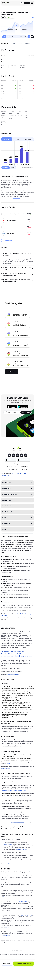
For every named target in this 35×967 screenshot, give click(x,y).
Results (13, 43)
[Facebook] (17, 455)
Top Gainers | (15, 473)
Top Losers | (23, 473)
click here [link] (7, 927)
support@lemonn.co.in (12, 674)
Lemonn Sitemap (13, 469)
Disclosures (24, 469)
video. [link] (8, 763)
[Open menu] (32, 3)
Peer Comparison (25, 43)
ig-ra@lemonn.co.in (21, 849)
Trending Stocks (5, 475)
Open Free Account (26, 412)
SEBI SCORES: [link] (23, 901)
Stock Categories (13, 303)
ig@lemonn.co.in (5, 768)
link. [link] (22, 829)
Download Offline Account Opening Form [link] (14, 790)
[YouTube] (21, 455)
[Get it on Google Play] (23, 406)
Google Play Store (22, 614)
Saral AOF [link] (6, 864)
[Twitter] (9, 455)
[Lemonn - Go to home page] (5, 3)
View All (11, 371)
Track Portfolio (24, 466)
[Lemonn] (17, 447)
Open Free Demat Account (23, 963)
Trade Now (27, 3)
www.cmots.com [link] (5, 935)
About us (9, 466)
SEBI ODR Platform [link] (26, 915)
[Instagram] (13, 455)
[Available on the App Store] (12, 406)
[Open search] (21, 3)
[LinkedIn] (25, 455)
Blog (16, 466)
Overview (4, 43)
